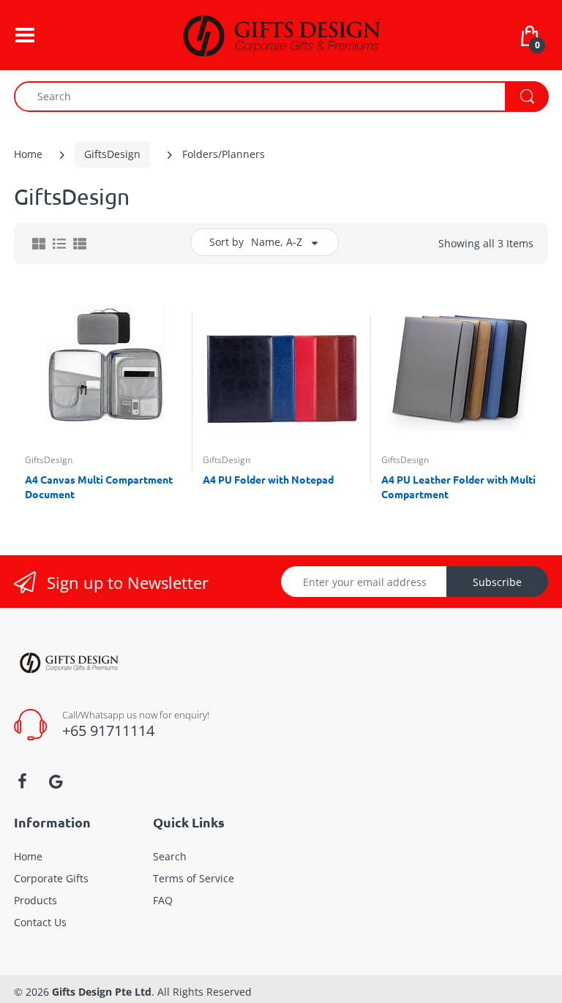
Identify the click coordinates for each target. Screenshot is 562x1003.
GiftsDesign (112, 154)
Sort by (226, 242)
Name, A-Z (276, 242)
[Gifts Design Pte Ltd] (281, 34)
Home (28, 154)
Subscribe (497, 582)
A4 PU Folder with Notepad (268, 479)
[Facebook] (22, 781)
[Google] (56, 781)
